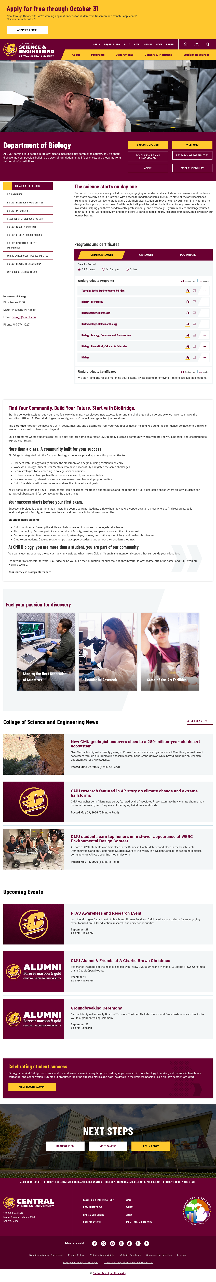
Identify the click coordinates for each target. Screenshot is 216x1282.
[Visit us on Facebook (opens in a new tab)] (94, 1243)
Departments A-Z (92, 1207)
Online (133, 269)
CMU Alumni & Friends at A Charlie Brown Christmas (120, 960)
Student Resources (196, 54)
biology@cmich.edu (24, 317)
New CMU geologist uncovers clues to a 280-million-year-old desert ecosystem (135, 743)
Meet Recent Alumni (32, 1086)
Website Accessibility (102, 1255)
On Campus (112, 269)
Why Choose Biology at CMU (22, 271)
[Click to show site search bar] (207, 44)
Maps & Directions (93, 1214)
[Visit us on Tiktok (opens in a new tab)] (129, 1243)
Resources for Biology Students (25, 218)
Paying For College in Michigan (80, 1262)
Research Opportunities (192, 155)
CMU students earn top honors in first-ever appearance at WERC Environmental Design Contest (132, 838)
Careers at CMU (92, 1222)
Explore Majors (148, 145)
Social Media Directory (139, 1222)
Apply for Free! (27, 30)
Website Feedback (130, 1255)
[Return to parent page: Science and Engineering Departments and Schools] (7, 186)
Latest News (194, 720)
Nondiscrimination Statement (46, 1255)
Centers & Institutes (158, 54)
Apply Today (151, 1146)
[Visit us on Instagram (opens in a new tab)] (121, 1243)
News (159, 44)
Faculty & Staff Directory (98, 1199)
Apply (96, 44)
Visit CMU (192, 145)
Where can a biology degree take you (27, 255)
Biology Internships (18, 210)
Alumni (147, 44)
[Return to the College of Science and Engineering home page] (28, 49)
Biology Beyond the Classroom (24, 263)
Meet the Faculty (192, 168)
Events (170, 44)
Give (136, 44)
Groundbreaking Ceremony (96, 1008)
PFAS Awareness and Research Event (106, 913)
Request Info (112, 44)
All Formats (88, 269)
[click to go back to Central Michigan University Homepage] (185, 44)
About (76, 54)
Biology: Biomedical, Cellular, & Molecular (132, 1181)
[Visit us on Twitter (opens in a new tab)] (103, 1243)
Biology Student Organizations (24, 234)
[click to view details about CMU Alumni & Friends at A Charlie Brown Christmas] (33, 971)
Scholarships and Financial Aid (148, 156)
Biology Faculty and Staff (22, 226)
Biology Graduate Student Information (22, 245)
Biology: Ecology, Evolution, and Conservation (73, 1181)
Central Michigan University (109, 1273)
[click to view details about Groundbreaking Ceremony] (33, 1019)
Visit (127, 44)
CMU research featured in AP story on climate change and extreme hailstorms (134, 793)
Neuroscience (14, 194)
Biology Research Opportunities (25, 202)
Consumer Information (159, 1255)
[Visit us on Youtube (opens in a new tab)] (112, 1243)
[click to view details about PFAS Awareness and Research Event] (33, 924)
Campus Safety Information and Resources (128, 1262)
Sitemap (181, 1255)
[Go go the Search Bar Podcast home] (147, 1243)
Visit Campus (108, 1146)
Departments (125, 54)
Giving (129, 1214)
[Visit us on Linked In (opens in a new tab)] (138, 1243)
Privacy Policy (76, 1255)
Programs (98, 54)
